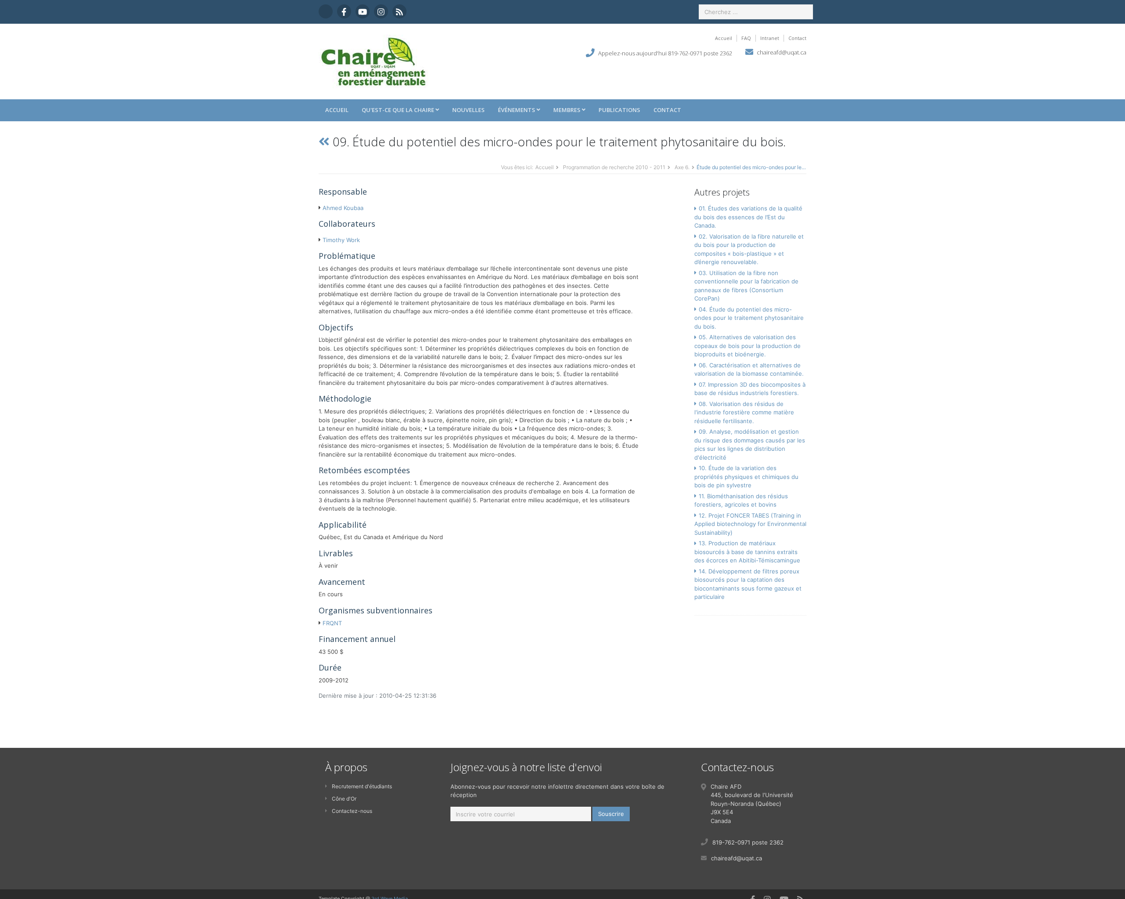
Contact (797, 38)
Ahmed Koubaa (343, 207)
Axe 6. (682, 167)
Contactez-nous (352, 811)
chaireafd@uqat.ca (781, 52)
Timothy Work (341, 239)
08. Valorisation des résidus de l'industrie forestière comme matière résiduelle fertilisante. (744, 412)
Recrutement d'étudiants (362, 786)
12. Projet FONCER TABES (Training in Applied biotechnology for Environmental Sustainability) (750, 524)
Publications (619, 110)
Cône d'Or (344, 798)
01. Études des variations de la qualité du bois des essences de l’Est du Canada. (748, 217)
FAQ (746, 38)
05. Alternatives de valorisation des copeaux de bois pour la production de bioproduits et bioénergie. (747, 346)
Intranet (769, 38)
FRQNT (332, 623)
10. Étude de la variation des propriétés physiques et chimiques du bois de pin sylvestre (746, 476)
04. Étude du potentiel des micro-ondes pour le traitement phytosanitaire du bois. (749, 318)
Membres (567, 110)
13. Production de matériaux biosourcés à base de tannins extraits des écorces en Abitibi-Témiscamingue (747, 552)
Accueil (723, 38)
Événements (517, 110)
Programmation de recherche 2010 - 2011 (614, 167)
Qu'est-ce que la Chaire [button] (398, 110)
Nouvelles (468, 110)
